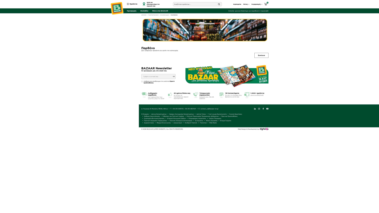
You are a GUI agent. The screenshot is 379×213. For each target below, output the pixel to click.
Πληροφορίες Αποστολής (197, 118)
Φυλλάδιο (144, 11)
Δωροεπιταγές (149, 123)
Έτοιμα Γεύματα (225, 120)
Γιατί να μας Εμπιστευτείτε (217, 114)
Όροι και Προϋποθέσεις (229, 116)
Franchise (203, 123)
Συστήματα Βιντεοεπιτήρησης (154, 118)
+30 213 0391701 (177, 109)
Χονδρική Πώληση (191, 123)
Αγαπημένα (237, 4)
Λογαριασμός (256, 4)
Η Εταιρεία (145, 114)
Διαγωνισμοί (178, 123)
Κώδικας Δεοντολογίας (152, 116)
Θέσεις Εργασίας (212, 120)
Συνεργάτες (199, 120)
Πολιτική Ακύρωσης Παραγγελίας (155, 120)
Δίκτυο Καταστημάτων (159, 114)
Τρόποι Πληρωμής (215, 118)
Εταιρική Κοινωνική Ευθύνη (176, 118)
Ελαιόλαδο (164, 15)
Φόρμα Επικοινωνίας (164, 123)
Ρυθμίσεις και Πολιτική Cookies (173, 116)
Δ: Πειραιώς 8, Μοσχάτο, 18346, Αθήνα (154, 109)
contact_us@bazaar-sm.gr (209, 109)
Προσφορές (131, 11)
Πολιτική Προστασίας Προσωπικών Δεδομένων (203, 116)
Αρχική (143, 15)
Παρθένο (174, 15)
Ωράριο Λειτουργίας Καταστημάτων (181, 114)
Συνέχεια (261, 55)
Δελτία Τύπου (201, 114)
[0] (265, 4)
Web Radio (213, 123)
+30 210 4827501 (190, 109)
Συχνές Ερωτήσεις (235, 114)
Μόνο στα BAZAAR (160, 11)
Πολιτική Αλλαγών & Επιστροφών (181, 120)
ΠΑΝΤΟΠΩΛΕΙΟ (153, 15)
